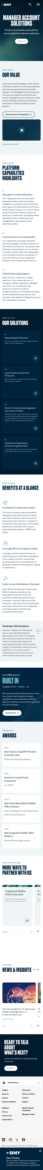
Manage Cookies (28, 1114)
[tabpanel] (17, 905)
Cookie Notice (7, 1119)
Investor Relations (9, 1102)
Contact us (21, 41)
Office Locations (28, 1094)
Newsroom (26, 1090)
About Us (5, 1094)
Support (25, 1102)
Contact (25, 1098)
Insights (5, 1090)
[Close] (40, 1150)
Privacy (5, 1112)
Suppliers (5, 1108)
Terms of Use (7, 1116)
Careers (5, 1098)
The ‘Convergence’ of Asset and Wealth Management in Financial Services (18, 1012)
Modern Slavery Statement (28, 1109)
